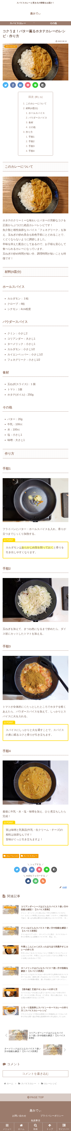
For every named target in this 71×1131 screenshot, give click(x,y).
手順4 (32, 151)
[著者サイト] (28, 881)
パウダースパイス (38, 117)
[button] (64, 605)
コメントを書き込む (35, 1073)
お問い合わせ (19, 1115)
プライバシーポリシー (52, 1115)
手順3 (32, 146)
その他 (32, 127)
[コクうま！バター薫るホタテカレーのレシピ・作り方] (20, 85)
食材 (31, 122)
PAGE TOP (37, 1097)
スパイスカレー (30, 856)
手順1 (32, 136)
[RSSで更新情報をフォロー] (43, 881)
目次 (31, 96)
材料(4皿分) (32, 108)
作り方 (29, 132)
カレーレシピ (12, 856)
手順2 (32, 141)
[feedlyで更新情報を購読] (35, 881)
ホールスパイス (37, 113)
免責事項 (35, 1120)
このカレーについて (36, 103)
